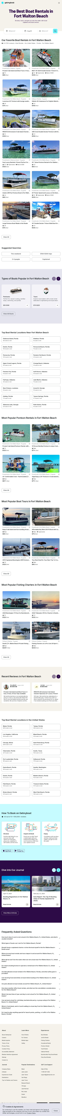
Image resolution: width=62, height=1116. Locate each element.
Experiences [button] (45, 1030)
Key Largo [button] (24, 1091)
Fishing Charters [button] (45, 1040)
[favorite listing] (29, 68)
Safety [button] (23, 1043)
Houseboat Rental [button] (46, 1043)
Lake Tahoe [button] (25, 1074)
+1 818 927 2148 (45, 1072)
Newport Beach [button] (26, 1083)
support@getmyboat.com (48, 1074)
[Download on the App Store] (7, 851)
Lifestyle (4, 1072)
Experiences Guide (7, 1074)
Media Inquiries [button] (6, 1040)
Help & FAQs (44, 1069)
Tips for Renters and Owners (9, 1080)
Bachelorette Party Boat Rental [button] (49, 1054)
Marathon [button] (24, 1097)
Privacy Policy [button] (31, 1113)
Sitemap (4, 1057)
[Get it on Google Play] (19, 851)
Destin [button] (23, 1094)
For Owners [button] (25, 1037)
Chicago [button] (24, 1086)
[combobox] (14, 31)
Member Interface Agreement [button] (10, 1054)
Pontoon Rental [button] (45, 1046)
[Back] (54, 279)
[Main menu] (59, 3)
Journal (4, 1064)
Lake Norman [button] (25, 1088)
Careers (4, 1037)
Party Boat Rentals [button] (46, 1057)
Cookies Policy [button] (6, 1048)
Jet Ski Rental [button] (44, 1037)
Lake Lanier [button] (25, 1072)
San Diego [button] (24, 1077)
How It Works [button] (25, 1034)
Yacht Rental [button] (44, 1048)
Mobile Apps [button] (25, 1040)
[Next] (58, 279)
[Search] (55, 31)
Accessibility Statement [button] (8, 1051)
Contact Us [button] (5, 1060)
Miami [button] (23, 1069)
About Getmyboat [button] (6, 1034)
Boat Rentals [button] (44, 1034)
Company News (6, 1069)
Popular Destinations (28, 1064)
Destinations (5, 1077)
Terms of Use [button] (5, 1043)
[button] (19, 43)
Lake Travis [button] (25, 1080)
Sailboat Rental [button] (45, 1051)
